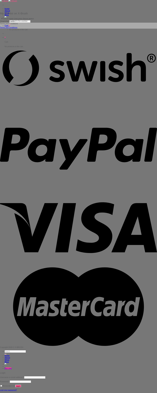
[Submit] (5, 354)
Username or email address (12, 377)
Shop (7, 360)
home (7, 9)
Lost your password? (8, 390)
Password (4, 382)
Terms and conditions (8, 28)
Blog (7, 362)
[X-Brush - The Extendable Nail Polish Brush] (8, 1)
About (7, 11)
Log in (18, 386)
